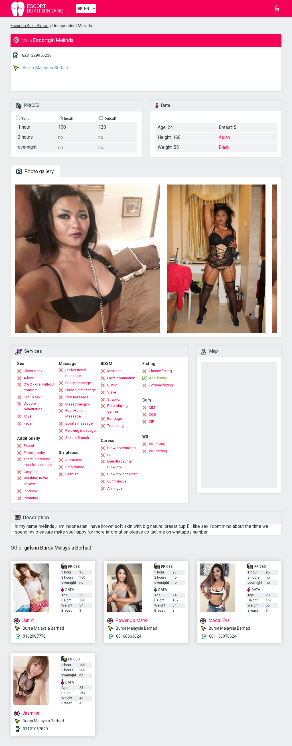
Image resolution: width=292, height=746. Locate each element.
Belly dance (74, 467)
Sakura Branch (77, 437)
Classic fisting (160, 371)
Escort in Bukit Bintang (31, 25)
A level (29, 378)
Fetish (29, 423)
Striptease (73, 460)
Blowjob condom (121, 448)
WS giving (157, 444)
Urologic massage (80, 390)
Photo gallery (38, 171)
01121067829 (35, 728)
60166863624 (128, 636)
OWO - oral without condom (39, 387)
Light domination (121, 378)
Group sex (32, 397)
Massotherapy (77, 404)
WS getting (158, 451)
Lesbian (71, 474)
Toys (27, 416)
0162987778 (34, 636)
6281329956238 (37, 55)
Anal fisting (158, 378)
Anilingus (115, 488)
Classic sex (33, 371)
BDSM (112, 385)
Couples (30, 472)
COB (152, 414)
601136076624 (222, 636)
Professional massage (75, 373)
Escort (29, 445)
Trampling (115, 425)
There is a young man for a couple (38, 462)
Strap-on (114, 399)
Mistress (114, 371)
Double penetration (33, 406)
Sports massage (79, 423)
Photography (34, 453)
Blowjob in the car (122, 474)
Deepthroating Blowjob (119, 464)
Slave (111, 392)
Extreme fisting (161, 385)
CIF (151, 421)
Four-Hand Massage (74, 413)
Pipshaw (31, 491)
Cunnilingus (116, 481)
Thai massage (76, 397)
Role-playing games (117, 408)
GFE (110, 455)
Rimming (31, 498)
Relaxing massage (80, 430)
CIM (152, 407)
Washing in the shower (36, 481)
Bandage (114, 418)
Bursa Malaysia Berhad (44, 67)
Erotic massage (78, 383)
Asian (224, 137)
